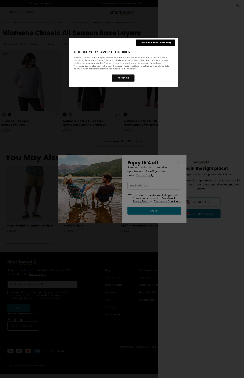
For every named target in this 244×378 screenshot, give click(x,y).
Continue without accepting (156, 42)
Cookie (100, 60)
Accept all (123, 78)
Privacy (88, 60)
